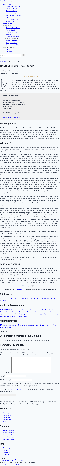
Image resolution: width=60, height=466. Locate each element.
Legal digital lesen (9, 437)
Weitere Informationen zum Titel (13, 117)
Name (2, 376)
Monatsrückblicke (8, 435)
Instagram (5, 460)
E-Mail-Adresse (5, 380)
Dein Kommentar (5, 372)
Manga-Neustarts (8, 433)
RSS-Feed (20, 460)
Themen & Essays (11, 32)
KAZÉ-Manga (19, 289)
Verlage (8, 34)
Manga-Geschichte (12, 30)
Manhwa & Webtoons (13, 19)
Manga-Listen (10, 49)
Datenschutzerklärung (17, 389)
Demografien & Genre (13, 28)
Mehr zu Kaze (47, 325)
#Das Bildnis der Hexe (7, 298)
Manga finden (7, 23)
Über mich (6, 448)
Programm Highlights (12, 45)
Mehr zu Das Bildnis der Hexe (29, 325)
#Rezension (51, 298)
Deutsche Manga (11, 9)
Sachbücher (10, 21)
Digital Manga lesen (12, 36)
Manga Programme (12, 40)
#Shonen (3, 300)
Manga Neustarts (11, 43)
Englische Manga (11, 11)
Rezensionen (7, 4)
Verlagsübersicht (8, 439)
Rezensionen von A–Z (13, 6)
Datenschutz (7, 454)
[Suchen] (23, 55)
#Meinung (44, 298)
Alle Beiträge (7, 415)
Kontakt (5, 450)
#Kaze (16, 298)
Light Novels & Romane (13, 15)
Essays (5, 421)
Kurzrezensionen (11, 13)
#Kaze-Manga (23, 298)
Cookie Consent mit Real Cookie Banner (12, 465)
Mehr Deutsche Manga (9, 325)
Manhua (8, 17)
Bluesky (12, 460)
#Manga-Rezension (34, 298)
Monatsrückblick (11, 51)
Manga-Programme (9, 430)
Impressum (6, 452)
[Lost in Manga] (5, 1)
